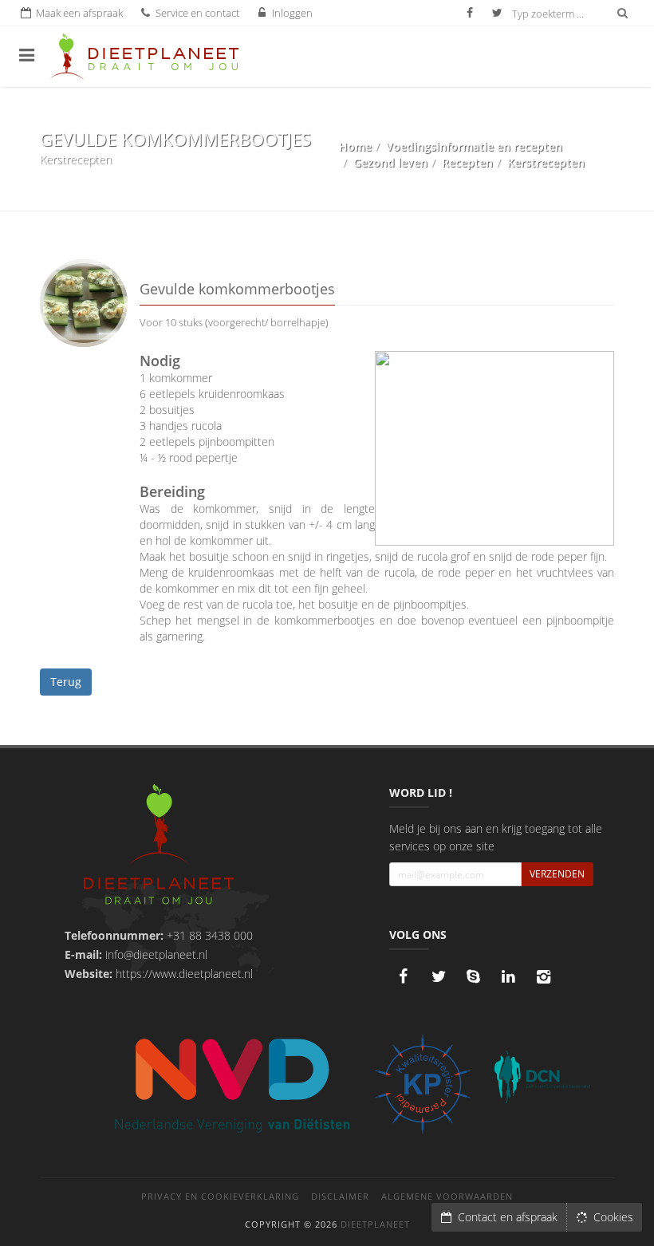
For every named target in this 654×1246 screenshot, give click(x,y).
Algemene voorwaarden (447, 1196)
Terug (65, 681)
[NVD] (231, 1084)
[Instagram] (544, 976)
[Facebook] (403, 976)
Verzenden (557, 874)
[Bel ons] (473, 976)
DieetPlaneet (375, 1224)
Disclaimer (340, 1196)
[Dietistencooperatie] (542, 1077)
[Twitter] (438, 976)
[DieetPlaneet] (159, 846)
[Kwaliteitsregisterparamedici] (423, 1084)
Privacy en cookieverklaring (220, 1196)
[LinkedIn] (508, 976)
